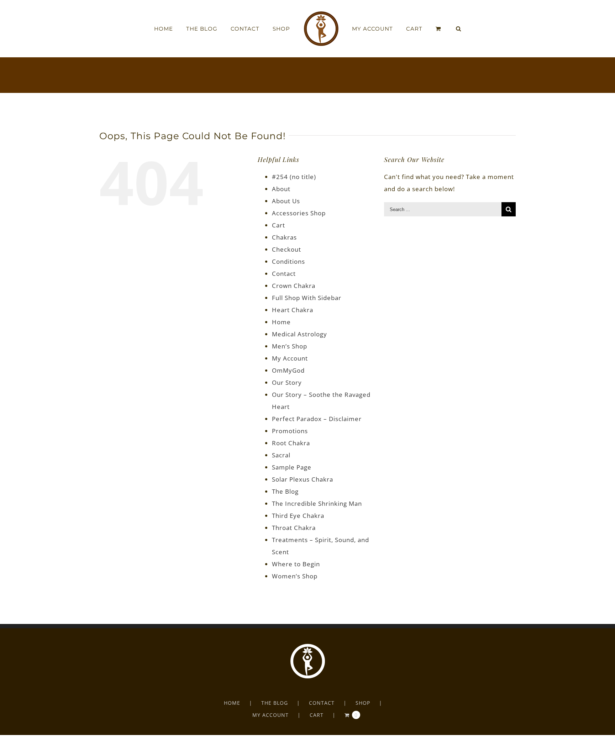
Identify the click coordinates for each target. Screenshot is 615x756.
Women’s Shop (294, 576)
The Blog (285, 491)
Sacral (281, 455)
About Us (286, 201)
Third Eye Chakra (298, 515)
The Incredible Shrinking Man (317, 503)
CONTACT (322, 702)
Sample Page (291, 467)
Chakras (284, 237)
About (281, 189)
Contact (284, 273)
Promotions (290, 431)
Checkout (286, 249)
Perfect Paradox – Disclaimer (317, 419)
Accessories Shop (299, 213)
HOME (232, 702)
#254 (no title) (294, 177)
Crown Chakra (293, 286)
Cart (278, 225)
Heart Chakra (292, 310)
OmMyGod (288, 370)
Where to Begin (296, 564)
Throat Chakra (294, 528)
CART (317, 715)
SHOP (363, 702)
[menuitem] (185, 29)
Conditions (288, 261)
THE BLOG (274, 702)
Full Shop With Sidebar (306, 298)
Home (281, 322)
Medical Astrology (299, 334)
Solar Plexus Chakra (302, 479)
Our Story (287, 382)
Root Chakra (291, 443)
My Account (290, 358)
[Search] (441, 29)
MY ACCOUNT (270, 715)
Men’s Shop (289, 346)
